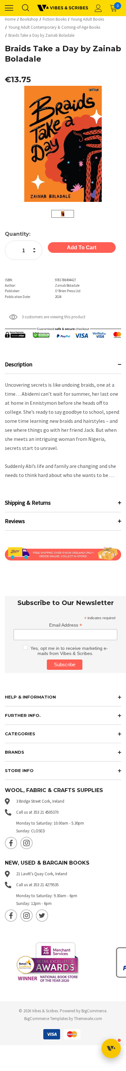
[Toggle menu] (9, 8)
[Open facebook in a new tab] (11, 843)
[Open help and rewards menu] (111, 1048)
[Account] (97, 8)
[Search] (25, 8)
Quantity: (17, 234)
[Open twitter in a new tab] (42, 915)
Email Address (65, 625)
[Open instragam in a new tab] (26, 843)
